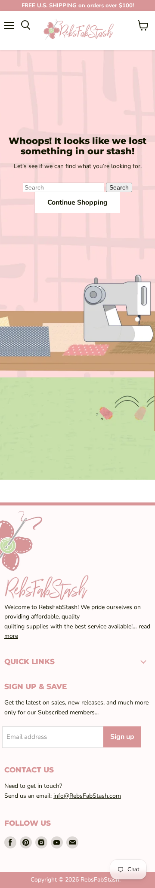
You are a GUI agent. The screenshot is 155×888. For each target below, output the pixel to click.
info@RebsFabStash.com (87, 796)
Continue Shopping (77, 202)
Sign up (122, 736)
